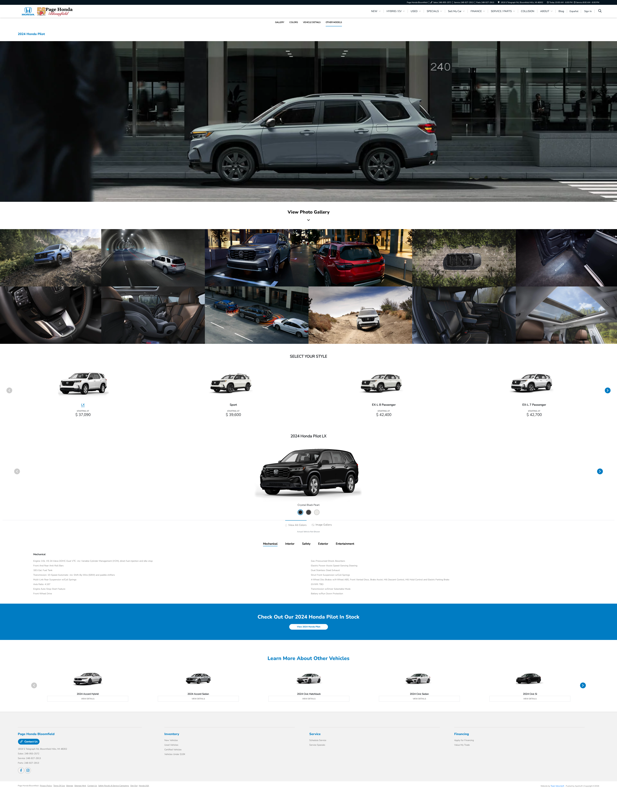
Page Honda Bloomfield (28, 785)
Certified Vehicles (173, 749)
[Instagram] (28, 770)
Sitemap (69, 785)
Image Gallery (323, 525)
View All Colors (297, 525)
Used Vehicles (171, 744)
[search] (600, 11)
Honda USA (144, 785)
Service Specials (317, 744)
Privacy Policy (46, 785)
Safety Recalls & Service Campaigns (113, 785)
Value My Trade (462, 744)
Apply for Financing (464, 740)
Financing (461, 734)
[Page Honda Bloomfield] (45, 11)
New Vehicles (171, 740)
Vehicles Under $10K (174, 754)
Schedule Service (317, 740)
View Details (87, 698)
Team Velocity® (557, 786)
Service (315, 734)
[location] (498, 2)
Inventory (171, 734)
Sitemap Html (80, 785)
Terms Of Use (59, 785)
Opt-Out (134, 785)
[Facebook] (21, 770)
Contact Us (31, 741)
